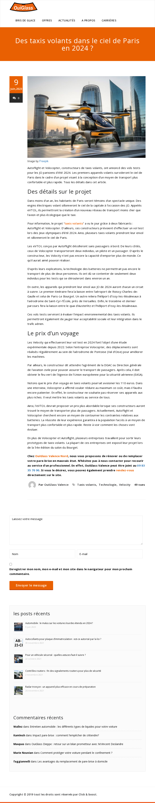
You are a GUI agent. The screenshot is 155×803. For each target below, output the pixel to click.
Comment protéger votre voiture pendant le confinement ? (76, 753)
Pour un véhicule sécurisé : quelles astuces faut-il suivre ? (55, 655)
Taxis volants (86, 484)
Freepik (43, 161)
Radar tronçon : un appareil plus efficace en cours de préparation (60, 686)
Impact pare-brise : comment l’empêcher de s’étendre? (66, 735)
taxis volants (74, 223)
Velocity (125, 484)
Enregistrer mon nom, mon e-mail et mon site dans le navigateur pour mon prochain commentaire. (70, 571)
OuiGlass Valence (56, 484)
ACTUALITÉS (66, 20)
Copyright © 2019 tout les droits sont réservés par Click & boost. (53, 794)
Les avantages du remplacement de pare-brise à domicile (72, 761)
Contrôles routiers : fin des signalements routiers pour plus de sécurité (63, 670)
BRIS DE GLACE (26, 20)
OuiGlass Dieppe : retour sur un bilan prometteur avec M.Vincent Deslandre (77, 744)
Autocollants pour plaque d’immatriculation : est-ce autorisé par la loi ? (63, 639)
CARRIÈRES (109, 20)
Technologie (107, 484)
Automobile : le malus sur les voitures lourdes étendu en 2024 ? (59, 623)
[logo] (23, 7)
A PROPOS (88, 20)
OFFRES (47, 20)
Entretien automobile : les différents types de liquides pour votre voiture (73, 726)
